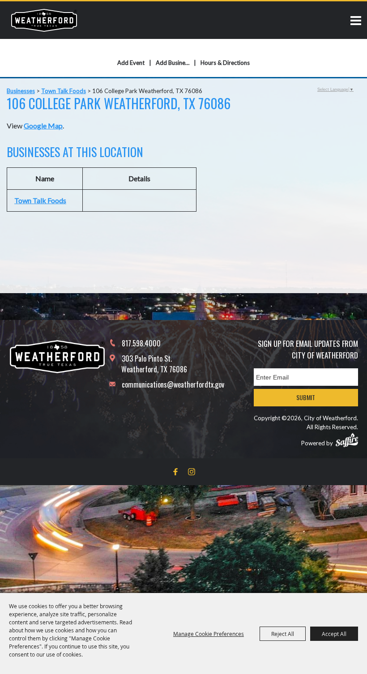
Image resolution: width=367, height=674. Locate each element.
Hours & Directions (225, 62)
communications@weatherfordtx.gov (173, 384)
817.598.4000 (141, 343)
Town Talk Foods (63, 90)
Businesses (21, 90)
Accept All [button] (334, 633)
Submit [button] (305, 397)
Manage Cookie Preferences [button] (208, 633)
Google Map (43, 125)
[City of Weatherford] (44, 20)
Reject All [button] (282, 633)
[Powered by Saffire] (347, 440)
